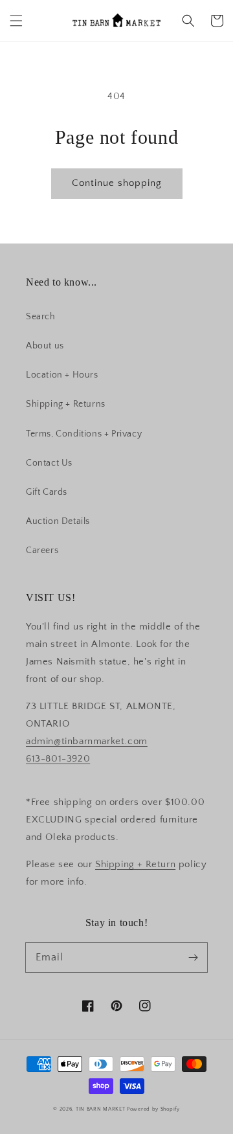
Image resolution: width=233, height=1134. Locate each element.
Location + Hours (62, 375)
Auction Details (58, 521)
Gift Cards (46, 492)
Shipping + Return (135, 864)
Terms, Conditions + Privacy (84, 434)
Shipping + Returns (65, 404)
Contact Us (49, 463)
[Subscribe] (193, 957)
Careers (42, 550)
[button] (16, 20)
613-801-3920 (58, 758)
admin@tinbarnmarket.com (87, 741)
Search (41, 317)
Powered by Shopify (153, 1109)
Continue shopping (117, 182)
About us (45, 346)
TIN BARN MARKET (101, 1109)
